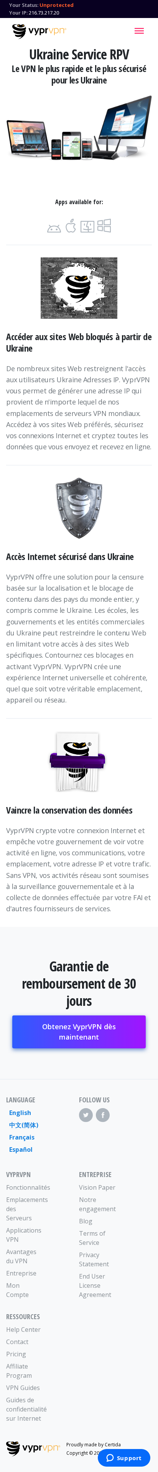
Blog (85, 1221)
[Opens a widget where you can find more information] (123, 1458)
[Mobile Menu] (139, 30)
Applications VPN (23, 1235)
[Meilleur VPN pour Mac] (87, 226)
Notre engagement (97, 1204)
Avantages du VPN (21, 1256)
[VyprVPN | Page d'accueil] (39, 31)
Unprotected (57, 5)
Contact (17, 1342)
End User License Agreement (95, 1285)
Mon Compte (17, 1290)
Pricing (16, 1354)
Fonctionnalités (24, 1187)
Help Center (23, 1329)
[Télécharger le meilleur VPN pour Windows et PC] (104, 226)
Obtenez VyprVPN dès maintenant (79, 1031)
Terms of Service (92, 1238)
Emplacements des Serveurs (24, 1208)
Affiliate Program (19, 1371)
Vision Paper (97, 1187)
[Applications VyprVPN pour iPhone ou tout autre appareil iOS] (71, 226)
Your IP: (18, 12)
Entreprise (21, 1273)
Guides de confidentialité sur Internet (24, 1409)
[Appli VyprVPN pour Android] (54, 226)
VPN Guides (23, 1388)
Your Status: (23, 5)
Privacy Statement (94, 1259)
